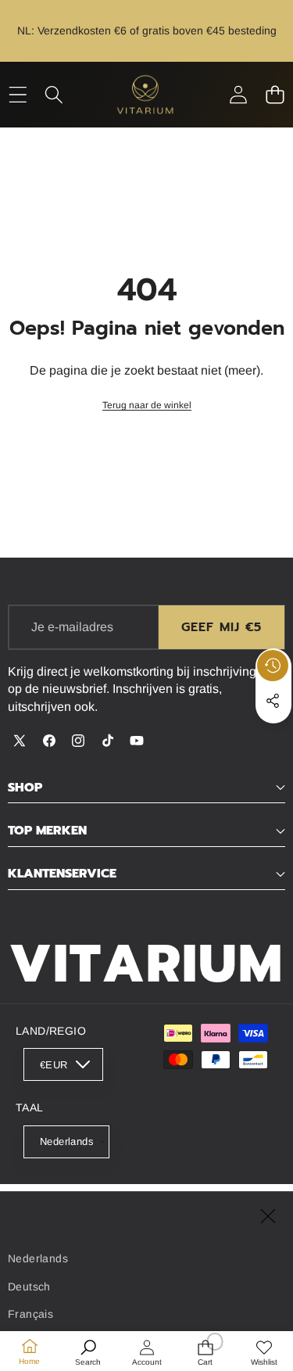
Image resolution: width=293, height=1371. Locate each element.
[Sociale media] (272, 700)
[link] (146, 405)
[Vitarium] (146, 94)
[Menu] (17, 94)
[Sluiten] (268, 1217)
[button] (274, 94)
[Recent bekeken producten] (272, 665)
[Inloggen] (237, 94)
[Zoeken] (54, 94)
